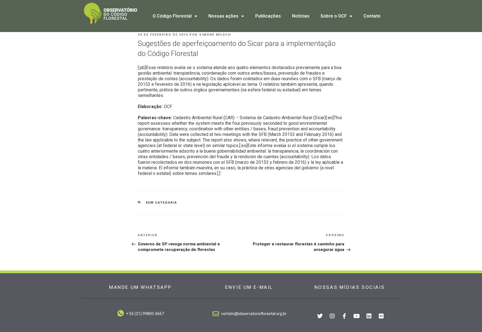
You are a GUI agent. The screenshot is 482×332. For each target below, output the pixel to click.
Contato (371, 16)
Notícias (300, 16)
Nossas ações (223, 16)
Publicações (268, 16)
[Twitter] (320, 316)
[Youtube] (357, 316)
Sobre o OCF (333, 16)
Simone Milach (215, 34)
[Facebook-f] (344, 316)
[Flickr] (381, 316)
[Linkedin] (369, 316)
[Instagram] (332, 316)
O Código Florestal (172, 16)
